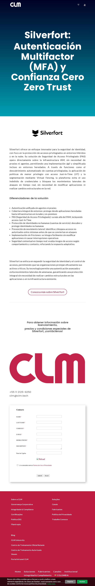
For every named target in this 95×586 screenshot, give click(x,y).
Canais (55, 504)
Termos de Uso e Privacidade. (42, 465)
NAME (18, 417)
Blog (13, 535)
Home (18, 571)
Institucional (71, 571)
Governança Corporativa (22, 504)
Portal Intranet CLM (19, 559)
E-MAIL (19, 434)
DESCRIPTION (21, 446)
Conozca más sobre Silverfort (47, 292)
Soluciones (29, 571)
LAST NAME (20, 422)
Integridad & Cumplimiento (38, 575)
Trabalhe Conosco (60, 519)
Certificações (17, 514)
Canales (57, 571)
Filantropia (16, 524)
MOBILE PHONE (21, 440)
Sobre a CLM (16, 499)
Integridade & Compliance (22, 509)
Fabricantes (57, 509)
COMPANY (20, 428)
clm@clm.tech (19, 396)
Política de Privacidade (62, 514)
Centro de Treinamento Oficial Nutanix (27, 545)
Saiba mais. (51, 584)
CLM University (18, 540)
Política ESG (16, 519)
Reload (42, 459)
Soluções (56, 499)
